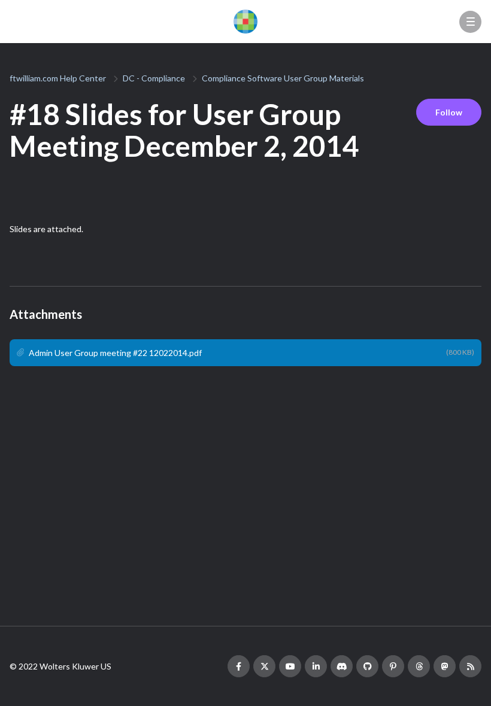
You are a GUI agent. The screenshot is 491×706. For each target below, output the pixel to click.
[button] (470, 22)
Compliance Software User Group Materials (283, 78)
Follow (448, 112)
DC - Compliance (154, 78)
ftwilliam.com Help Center (58, 78)
